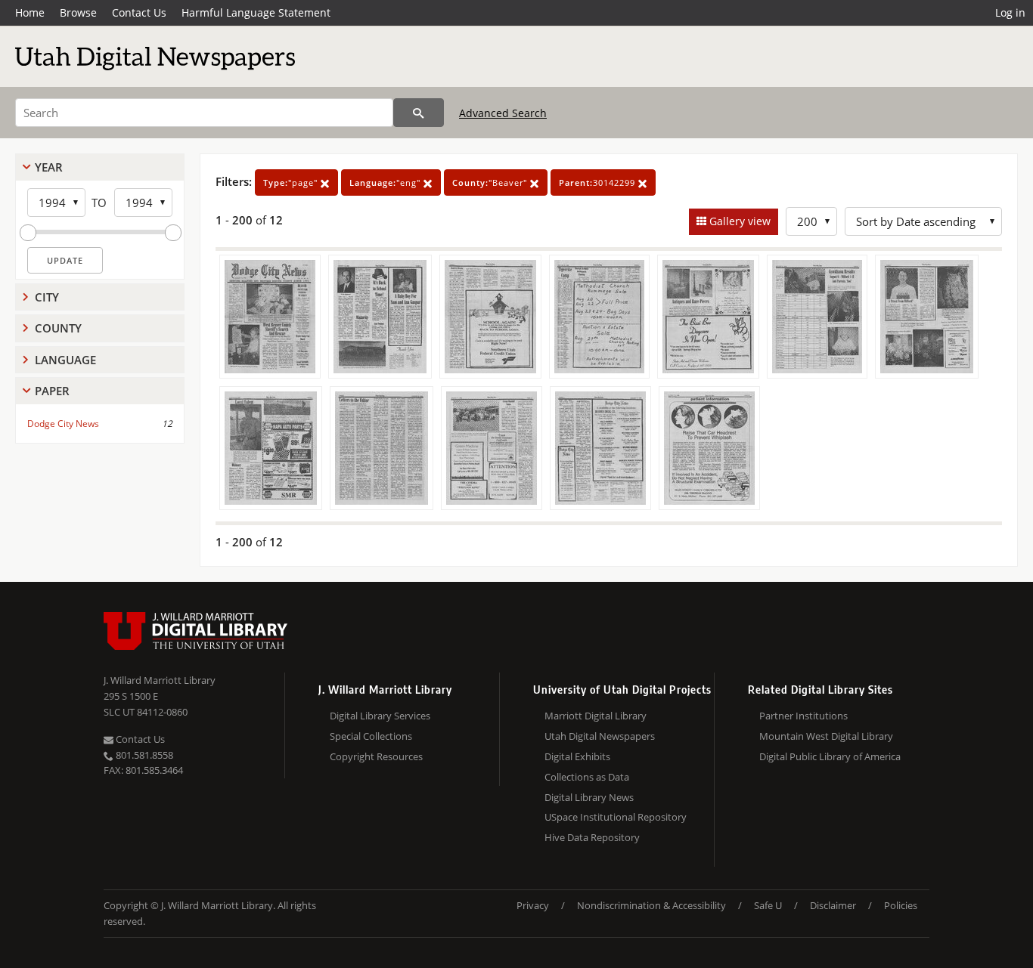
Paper (52, 390)
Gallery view (738, 221)
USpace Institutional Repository (615, 817)
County (58, 328)
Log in (1010, 12)
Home (30, 12)
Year (49, 167)
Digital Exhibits (577, 756)
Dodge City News (63, 423)
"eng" (386, 182)
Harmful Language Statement (255, 12)
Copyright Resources (376, 756)
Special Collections (371, 736)
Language (65, 359)
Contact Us (139, 12)
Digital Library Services (380, 715)
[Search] (418, 112)
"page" (292, 182)
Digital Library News (589, 797)
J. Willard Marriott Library (160, 680)
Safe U (768, 905)
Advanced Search (503, 113)
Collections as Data (586, 777)
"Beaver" (491, 182)
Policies (900, 905)
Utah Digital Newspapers (599, 736)
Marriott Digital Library (595, 715)
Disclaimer (833, 905)
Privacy (532, 905)
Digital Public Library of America (830, 756)
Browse (78, 12)
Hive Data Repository (592, 837)
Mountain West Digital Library (826, 736)
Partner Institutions (803, 715)
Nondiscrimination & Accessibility (651, 905)
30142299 (598, 182)
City (47, 297)
